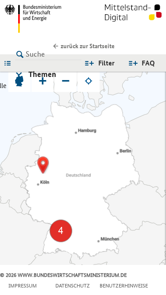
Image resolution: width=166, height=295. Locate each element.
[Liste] (9, 62)
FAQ (148, 63)
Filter (106, 63)
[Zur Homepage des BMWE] (42, 18)
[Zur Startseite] (133, 18)
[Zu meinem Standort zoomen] (88, 81)
